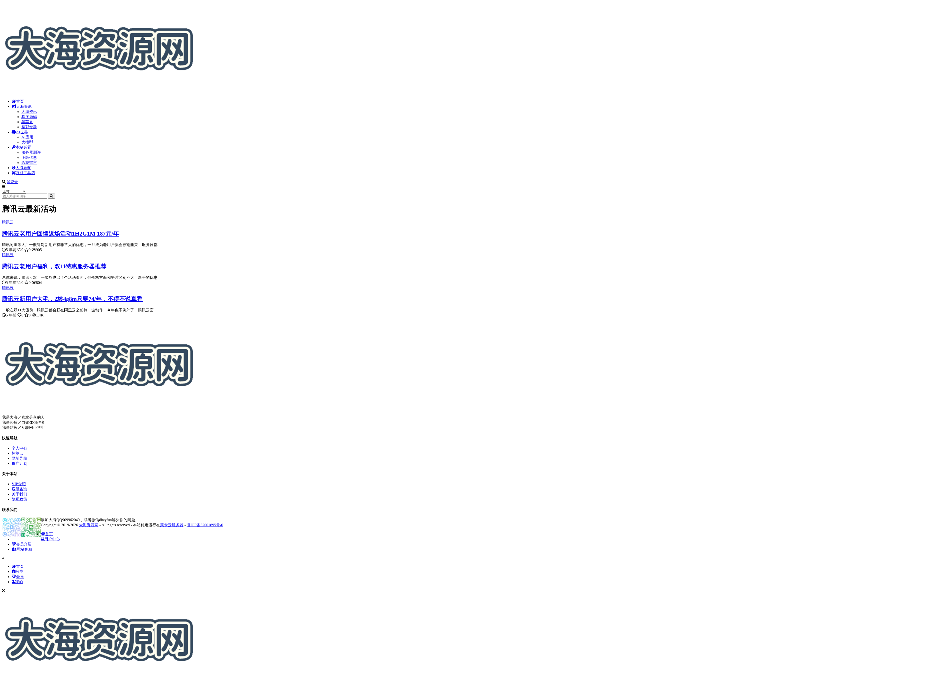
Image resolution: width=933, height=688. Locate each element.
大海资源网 (88, 525)
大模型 (27, 142)
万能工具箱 (25, 173)
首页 (20, 101)
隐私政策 (19, 499)
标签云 (17, 453)
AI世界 (22, 132)
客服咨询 (19, 489)
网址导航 (19, 458)
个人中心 (19, 448)
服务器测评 (31, 152)
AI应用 (27, 137)
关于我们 (19, 494)
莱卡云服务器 (171, 525)
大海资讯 (24, 106)
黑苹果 (27, 122)
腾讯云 (8, 222)
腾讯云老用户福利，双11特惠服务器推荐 (54, 266)
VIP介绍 (19, 484)
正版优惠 (29, 157)
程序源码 (29, 117)
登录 (14, 182)
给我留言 (29, 163)
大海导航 (23, 168)
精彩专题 (29, 127)
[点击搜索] (51, 196)
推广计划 (19, 463)
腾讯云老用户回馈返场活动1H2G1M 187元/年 (60, 233)
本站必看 (23, 147)
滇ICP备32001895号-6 (205, 525)
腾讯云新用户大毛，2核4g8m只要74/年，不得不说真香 (72, 299)
